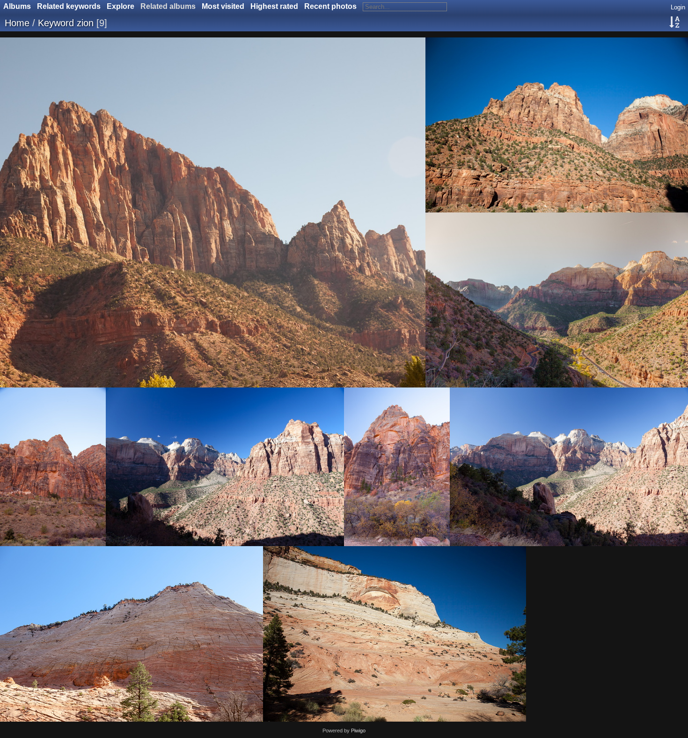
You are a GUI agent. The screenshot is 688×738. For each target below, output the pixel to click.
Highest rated (274, 6)
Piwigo (358, 730)
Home (17, 23)
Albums (17, 6)
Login (678, 7)
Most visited (223, 6)
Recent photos (330, 6)
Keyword (56, 23)
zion (85, 23)
